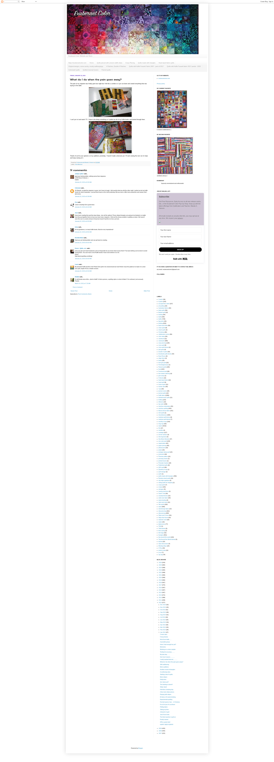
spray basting (162, 500)
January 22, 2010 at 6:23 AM (83, 207)
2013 (160, 595)
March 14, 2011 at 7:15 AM (82, 283)
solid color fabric (163, 498)
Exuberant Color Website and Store (80, 56)
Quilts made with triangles (146, 63)
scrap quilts (161, 485)
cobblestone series (163, 334)
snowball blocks (163, 496)
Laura (76, 264)
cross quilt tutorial (163, 347)
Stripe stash (163, 687)
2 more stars (163, 634)
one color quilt (162, 441)
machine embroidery (164, 406)
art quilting (161, 306)
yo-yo (160, 552)
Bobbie (77, 277)
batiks (160, 319)
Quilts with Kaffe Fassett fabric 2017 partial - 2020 (184, 66)
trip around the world (164, 537)
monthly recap (162, 421)
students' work (162, 519)
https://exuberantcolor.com (77, 63)
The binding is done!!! (166, 684)
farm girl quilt (162, 362)
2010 (160, 602)
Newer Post (74, 291)
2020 (160, 577)
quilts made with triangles (165, 476)
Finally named (164, 719)
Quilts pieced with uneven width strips (109, 63)
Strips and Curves (163, 515)
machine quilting (163, 408)
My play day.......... (165, 654)
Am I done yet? (164, 682)
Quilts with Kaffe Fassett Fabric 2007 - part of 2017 (146, 66)
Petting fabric (164, 707)
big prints (161, 321)
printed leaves (162, 461)
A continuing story (165, 672)
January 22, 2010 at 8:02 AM (83, 232)
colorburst (161, 338)
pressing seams (163, 458)
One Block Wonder (163, 439)
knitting (160, 400)
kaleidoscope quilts (164, 397)
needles (160, 430)
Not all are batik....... (165, 639)
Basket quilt (161, 312)
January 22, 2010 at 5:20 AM (83, 182)
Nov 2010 (163, 607)
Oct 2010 (163, 609)
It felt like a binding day (166, 689)
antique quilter (79, 174)
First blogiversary (163, 365)
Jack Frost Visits (164, 714)
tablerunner (161, 524)
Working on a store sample (168, 649)
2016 (160, 587)
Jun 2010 (163, 620)
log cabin (161, 404)
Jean (76, 213)
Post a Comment (77, 287)
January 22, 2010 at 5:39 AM (83, 196)
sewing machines (163, 491)
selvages (161, 489)
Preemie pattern (163, 456)
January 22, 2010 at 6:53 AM (83, 221)
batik (159, 317)
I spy (159, 389)
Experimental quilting (166, 699)
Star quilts (161, 504)
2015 (160, 590)
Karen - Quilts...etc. (80, 248)
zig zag (160, 554)
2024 (160, 567)
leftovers (160, 402)
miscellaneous (78, 164)
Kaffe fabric (161, 395)
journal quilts (162, 393)
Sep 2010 (163, 612)
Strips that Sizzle (163, 517)
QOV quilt (161, 467)
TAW (159, 526)
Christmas (161, 332)
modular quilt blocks (164, 417)
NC (159, 428)
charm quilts (161, 330)
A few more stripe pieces (167, 692)
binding (160, 323)
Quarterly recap (162, 469)
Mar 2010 (163, 627)
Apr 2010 (163, 625)
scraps (160, 487)
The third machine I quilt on (168, 717)
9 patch (160, 301)
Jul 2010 (163, 617)
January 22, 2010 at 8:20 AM (83, 242)
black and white (163, 325)
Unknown (78, 188)
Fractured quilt (162, 371)
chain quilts (161, 328)
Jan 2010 (163, 632)
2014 (160, 592)
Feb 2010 (163, 629)
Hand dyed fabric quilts (166, 63)
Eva (76, 202)
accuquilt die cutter (163, 303)
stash (160, 506)
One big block (162, 437)
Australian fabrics (163, 308)
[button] (180, 222)
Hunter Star (161, 386)
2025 (160, 565)
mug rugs (161, 423)
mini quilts (161, 413)
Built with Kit (180, 259)
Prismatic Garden (163, 463)
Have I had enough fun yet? (168, 644)
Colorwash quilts (74, 70)
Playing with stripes (165, 694)
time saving (161, 530)
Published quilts (163, 465)
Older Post (147, 291)
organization (162, 443)
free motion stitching (164, 373)
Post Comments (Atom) (84, 294)
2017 (160, 585)
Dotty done (163, 679)
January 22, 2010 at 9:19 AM (83, 271)
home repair (161, 384)
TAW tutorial (161, 528)
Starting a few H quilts (166, 674)
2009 (160, 728)
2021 (160, 575)
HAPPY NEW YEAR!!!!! (166, 724)
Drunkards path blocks (164, 354)
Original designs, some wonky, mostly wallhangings (85, 66)
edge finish (161, 358)
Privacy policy (161, 83)
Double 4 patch (162, 351)
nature (160, 426)
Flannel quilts (106, 70)
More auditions (164, 667)
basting (160, 314)
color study (161, 336)
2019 (160, 580)
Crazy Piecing (130, 63)
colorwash (161, 341)
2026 (160, 562)
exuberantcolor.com (164, 78)
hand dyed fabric (163, 380)
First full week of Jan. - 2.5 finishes (170, 702)
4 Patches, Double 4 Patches (116, 66)
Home (92, 63)
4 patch (160, 299)
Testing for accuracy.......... (167, 652)
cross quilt (161, 345)
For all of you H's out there (167, 704)
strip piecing (161, 513)
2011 (160, 600)
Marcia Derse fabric (164, 410)
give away (161, 375)
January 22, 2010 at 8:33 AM (83, 258)
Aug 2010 (163, 615)
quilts (160, 474)
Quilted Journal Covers (90, 70)
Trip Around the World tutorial (166, 539)
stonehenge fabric (163, 509)
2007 (160, 733)
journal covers (162, 391)
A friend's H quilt (164, 712)
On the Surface (162, 434)
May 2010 (163, 622)
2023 (160, 570)
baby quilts (161, 310)
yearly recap (162, 550)
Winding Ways (162, 546)
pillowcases (161, 447)
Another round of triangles (167, 669)
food (159, 369)
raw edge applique (163, 480)
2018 (160, 582)
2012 (160, 597)
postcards (161, 454)
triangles (160, 535)
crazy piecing (162, 343)
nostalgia (161, 432)
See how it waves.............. (167, 657)
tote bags (161, 533)
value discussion (163, 543)
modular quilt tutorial (164, 419)
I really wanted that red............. (168, 659)
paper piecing (162, 445)
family (160, 360)
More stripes (163, 677)
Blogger (140, 748)
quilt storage (162, 472)
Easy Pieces (162, 356)
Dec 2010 (163, 604)
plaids (160, 450)
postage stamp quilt (164, 452)
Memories (163, 647)
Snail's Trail (161, 493)
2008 (160, 731)
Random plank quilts (164, 478)
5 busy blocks (164, 637)
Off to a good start (165, 722)
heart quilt (161, 382)
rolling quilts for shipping (165, 482)
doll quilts (161, 349)
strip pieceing (162, 511)
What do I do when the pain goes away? (171, 662)
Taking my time (164, 709)
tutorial (160, 541)
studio (160, 522)
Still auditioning (164, 664)
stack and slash (162, 502)
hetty (76, 227)
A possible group (165, 642)
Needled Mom (79, 238)
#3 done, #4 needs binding (168, 697)
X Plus (160, 548)
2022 (160, 572)
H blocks (160, 378)
